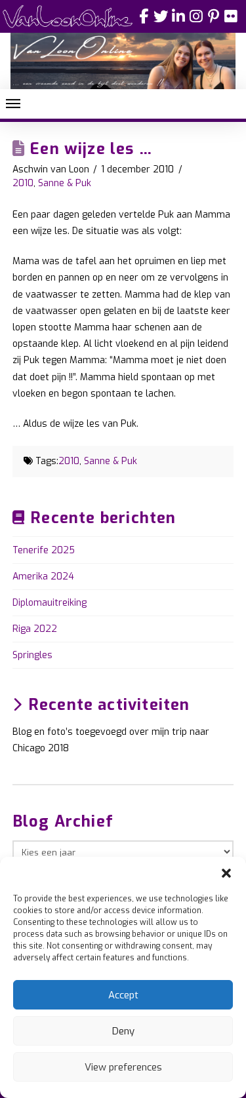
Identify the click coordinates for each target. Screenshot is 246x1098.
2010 (22, 183)
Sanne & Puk (64, 183)
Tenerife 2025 (43, 550)
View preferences (123, 1067)
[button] (226, 873)
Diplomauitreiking (49, 603)
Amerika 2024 (43, 576)
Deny (123, 1031)
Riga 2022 (34, 629)
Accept (123, 995)
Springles (32, 655)
